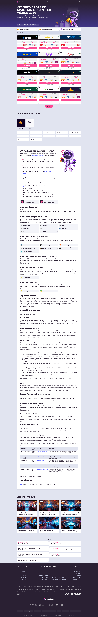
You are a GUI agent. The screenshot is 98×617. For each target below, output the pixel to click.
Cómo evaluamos (77, 575)
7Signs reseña (49, 67)
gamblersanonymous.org (42, 451)
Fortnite (24, 573)
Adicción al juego (58, 615)
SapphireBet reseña (49, 84)
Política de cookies (43, 615)
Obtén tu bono (27, 47)
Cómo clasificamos (77, 577)
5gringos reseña (71, 101)
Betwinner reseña (27, 101)
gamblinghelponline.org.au (42, 469)
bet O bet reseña (27, 84)
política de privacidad (74, 580)
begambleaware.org (41, 460)
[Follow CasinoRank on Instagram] (69, 594)
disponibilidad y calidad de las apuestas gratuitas (33, 186)
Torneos (68, 1)
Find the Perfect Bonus (52, 572)
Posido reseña (27, 67)
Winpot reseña (71, 67)
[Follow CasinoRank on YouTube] (75, 594)
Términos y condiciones (28, 615)
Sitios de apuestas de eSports (50, 1)
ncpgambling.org (40, 456)
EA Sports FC (24, 579)
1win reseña (27, 49)
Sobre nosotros (77, 571)
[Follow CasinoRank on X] (72, 594)
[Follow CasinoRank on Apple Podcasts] (80, 594)
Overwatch (24, 571)
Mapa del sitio (71, 615)
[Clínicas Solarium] (56, 605)
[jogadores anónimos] (50, 605)
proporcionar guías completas (42, 209)
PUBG (24, 575)
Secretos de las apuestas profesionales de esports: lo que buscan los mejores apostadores (52, 580)
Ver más (48, 106)
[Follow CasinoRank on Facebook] (66, 594)
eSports (61, 1)
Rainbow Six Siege (24, 577)
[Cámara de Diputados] (42, 605)
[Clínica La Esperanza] (62, 605)
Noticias (79, 1)
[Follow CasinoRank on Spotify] (77, 594)
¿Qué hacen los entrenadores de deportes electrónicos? (52, 577)
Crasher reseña (71, 84)
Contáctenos (77, 573)
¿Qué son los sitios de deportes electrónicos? (52, 570)
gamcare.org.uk (40, 464)
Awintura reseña (49, 49)
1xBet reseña (70, 49)
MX (18, 594)
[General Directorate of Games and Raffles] (33, 605)
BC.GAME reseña (49, 101)
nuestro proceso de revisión (37, 155)
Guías (73, 1)
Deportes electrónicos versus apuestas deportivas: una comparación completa (50, 574)
